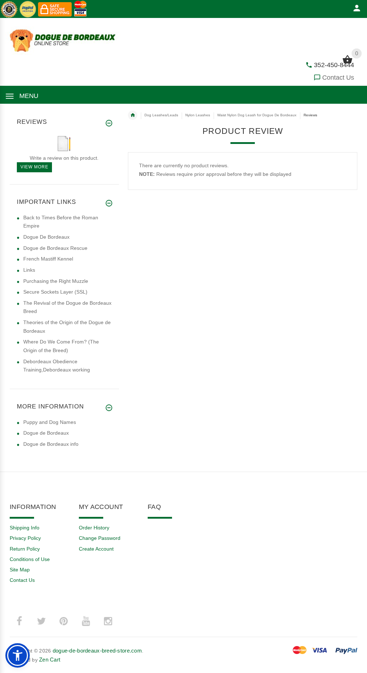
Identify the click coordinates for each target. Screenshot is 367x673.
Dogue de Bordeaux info (50, 444)
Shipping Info (24, 528)
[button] (17, 655)
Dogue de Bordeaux (46, 433)
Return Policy (25, 549)
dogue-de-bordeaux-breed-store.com (97, 651)
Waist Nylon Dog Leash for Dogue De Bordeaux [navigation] (256, 115)
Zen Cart (49, 659)
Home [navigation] (132, 115)
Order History (94, 528)
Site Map (20, 569)
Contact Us (338, 77)
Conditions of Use (30, 559)
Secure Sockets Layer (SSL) (55, 292)
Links (29, 270)
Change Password (99, 538)
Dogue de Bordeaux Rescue (55, 248)
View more (34, 166)
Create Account (96, 549)
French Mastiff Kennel (48, 259)
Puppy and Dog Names (49, 422)
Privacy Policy (25, 538)
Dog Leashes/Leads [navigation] (161, 115)
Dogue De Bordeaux (46, 237)
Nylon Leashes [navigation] (197, 115)
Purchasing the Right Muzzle (55, 281)
